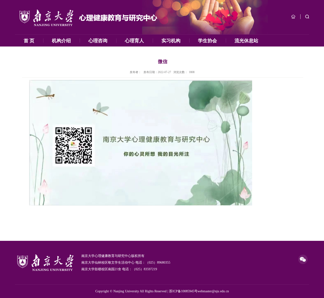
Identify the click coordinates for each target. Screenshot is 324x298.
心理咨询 (97, 40)
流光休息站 (246, 40)
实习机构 (171, 40)
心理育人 (134, 40)
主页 (293, 16)
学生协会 (207, 40)
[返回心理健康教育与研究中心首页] (87, 17)
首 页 (29, 40)
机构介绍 (61, 40)
